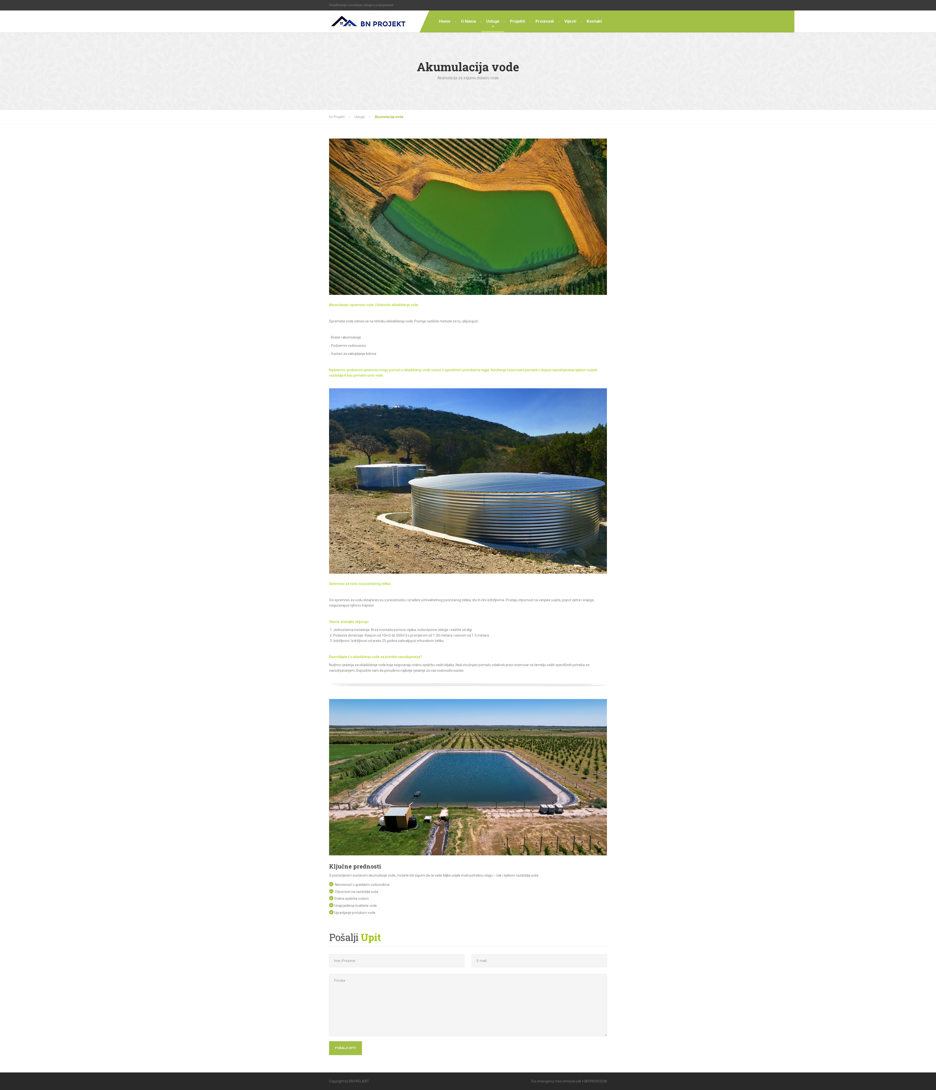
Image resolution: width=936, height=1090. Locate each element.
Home (444, 21)
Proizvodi (545, 21)
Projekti (517, 21)
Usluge (492, 21)
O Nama (468, 21)
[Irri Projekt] (368, 21)
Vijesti (570, 21)
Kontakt (594, 21)
